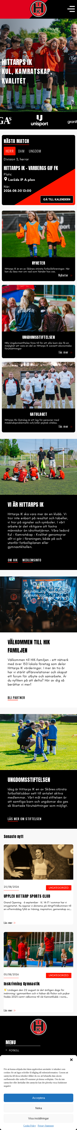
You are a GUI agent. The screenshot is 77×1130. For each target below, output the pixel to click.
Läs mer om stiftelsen (25, 819)
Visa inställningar (38, 1118)
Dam (21, 151)
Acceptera (38, 1097)
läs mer (64, 352)
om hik (12, 560)
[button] (71, 1060)
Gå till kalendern (56, 199)
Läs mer (8, 923)
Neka (38, 1108)
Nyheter (63, 275)
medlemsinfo (31, 560)
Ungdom (35, 151)
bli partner (16, 697)
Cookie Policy (29, 1125)
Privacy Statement (46, 1125)
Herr (9, 151)
